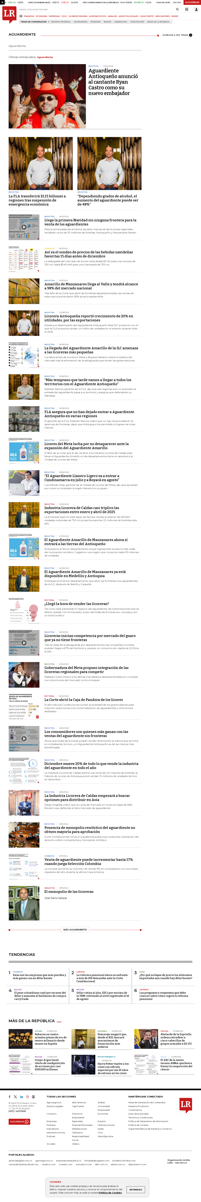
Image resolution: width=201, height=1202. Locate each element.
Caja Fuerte (78, 1106)
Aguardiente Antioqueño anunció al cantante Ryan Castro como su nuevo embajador (113, 82)
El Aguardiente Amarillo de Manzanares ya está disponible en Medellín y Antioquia (85, 574)
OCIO (64, 16)
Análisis (101, 1102)
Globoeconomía (106, 1125)
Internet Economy (56, 1132)
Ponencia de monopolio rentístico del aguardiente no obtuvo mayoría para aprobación (89, 830)
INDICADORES (162, 16)
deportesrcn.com (137, 1164)
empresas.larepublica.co (68, 1160)
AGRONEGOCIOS (97, 16)
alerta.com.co (118, 1164)
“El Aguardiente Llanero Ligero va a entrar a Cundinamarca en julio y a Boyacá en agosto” (81, 478)
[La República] (9, 15)
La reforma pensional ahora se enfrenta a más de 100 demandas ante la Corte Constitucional (102, 978)
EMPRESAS (54, 16)
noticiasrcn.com (84, 1164)
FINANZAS (29, 16)
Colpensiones (80, 22)
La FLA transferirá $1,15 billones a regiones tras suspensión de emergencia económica (37, 200)
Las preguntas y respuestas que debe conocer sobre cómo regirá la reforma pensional (163, 996)
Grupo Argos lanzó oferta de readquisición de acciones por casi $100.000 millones (50, 1065)
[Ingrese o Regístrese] (196, 9)
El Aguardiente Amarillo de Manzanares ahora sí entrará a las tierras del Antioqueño (86, 542)
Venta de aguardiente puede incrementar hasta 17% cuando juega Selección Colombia (88, 862)
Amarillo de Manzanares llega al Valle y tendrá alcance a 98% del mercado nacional (91, 286)
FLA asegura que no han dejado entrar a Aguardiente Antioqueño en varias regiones (89, 414)
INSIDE (174, 16)
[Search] (177, 9)
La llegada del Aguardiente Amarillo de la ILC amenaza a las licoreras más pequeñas (91, 350)
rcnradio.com (65, 1164)
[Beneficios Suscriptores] (186, 9)
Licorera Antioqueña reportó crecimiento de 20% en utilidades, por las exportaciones (88, 318)
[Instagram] (28, 1097)
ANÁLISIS (112, 16)
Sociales (51, 1144)
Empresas (52, 1121)
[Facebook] (11, 1097)
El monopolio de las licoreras (69, 892)
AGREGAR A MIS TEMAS (175, 35)
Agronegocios (54, 1102)
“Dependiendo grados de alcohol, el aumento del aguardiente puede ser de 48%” (108, 200)
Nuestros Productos (138, 1106)
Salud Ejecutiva (105, 1136)
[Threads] (35, 1097)
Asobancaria (120, 22)
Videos (75, 1144)
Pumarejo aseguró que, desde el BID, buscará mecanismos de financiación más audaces (112, 1040)
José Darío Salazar (55, 898)
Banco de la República (158, 22)
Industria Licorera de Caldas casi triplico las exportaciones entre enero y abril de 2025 (81, 510)
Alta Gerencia (79, 1102)
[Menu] (21, 16)
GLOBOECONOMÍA (77, 16)
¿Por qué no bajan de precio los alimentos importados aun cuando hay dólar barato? (165, 977)
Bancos (107, 22)
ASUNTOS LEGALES (128, 16)
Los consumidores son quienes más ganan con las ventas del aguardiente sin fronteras (86, 734)
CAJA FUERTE (147, 16)
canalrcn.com (49, 1164)
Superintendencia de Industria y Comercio (150, 1129)
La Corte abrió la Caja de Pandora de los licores (83, 700)
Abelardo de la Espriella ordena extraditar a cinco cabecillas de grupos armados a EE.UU (176, 1039)
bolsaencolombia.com (124, 1160)
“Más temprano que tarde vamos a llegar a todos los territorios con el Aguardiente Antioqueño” (87, 382)
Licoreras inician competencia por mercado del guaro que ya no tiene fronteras (90, 638)
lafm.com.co (101, 1164)
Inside (101, 1129)
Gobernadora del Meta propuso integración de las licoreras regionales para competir (86, 670)
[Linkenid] (22, 1097)
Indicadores (53, 1129)
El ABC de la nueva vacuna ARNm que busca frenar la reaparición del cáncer (176, 1065)
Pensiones (95, 22)
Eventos (102, 1121)
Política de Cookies (110, 1192)
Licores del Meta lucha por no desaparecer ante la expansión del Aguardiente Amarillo (86, 446)
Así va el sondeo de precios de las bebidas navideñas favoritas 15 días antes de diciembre (88, 254)
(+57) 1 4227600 (17, 1111)
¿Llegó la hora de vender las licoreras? (76, 604)
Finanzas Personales (82, 1125)
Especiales (77, 1121)
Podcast (51, 1136)
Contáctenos (135, 1110)
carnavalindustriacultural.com (23, 1164)
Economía (103, 1113)
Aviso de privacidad (138, 1113)
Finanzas (51, 1125)
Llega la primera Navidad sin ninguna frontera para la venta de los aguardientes (90, 222)
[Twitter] (17, 1097)
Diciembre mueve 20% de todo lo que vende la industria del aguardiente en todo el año (91, 766)
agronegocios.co (44, 1160)
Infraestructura (79, 1129)
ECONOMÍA (41, 16)
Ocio (100, 1132)
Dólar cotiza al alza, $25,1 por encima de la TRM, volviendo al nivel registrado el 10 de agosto (102, 996)
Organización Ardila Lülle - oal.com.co (178, 1161)
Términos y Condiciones (140, 1117)
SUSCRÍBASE (192, 2)
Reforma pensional (61, 22)
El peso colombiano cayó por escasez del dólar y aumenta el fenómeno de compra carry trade (40, 996)
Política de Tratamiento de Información (148, 1121)
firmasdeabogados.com (96, 1160)
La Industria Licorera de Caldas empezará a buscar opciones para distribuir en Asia (87, 798)
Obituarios (77, 1132)
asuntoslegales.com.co (20, 1160)
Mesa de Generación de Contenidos (146, 1102)
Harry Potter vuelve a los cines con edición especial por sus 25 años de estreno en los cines (113, 1068)
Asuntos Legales (55, 1106)
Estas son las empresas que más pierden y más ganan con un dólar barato (39, 977)
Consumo (52, 1113)
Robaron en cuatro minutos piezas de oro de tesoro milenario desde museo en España (51, 1039)
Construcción (137, 22)
